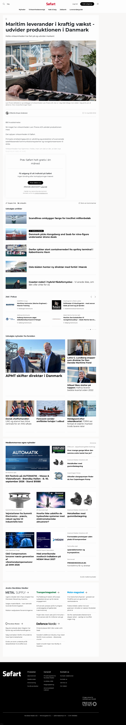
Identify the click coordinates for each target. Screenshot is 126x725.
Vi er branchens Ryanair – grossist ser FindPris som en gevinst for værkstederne (80, 599)
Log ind (44, 187)
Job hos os (63, 683)
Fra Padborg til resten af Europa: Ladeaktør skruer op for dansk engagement (48, 599)
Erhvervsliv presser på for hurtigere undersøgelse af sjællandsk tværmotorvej (49, 608)
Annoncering (31, 683)
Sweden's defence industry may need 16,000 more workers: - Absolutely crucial (50, 637)
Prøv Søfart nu (35, 183)
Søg (8, 4)
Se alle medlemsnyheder (88, 577)
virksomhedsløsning (41, 193)
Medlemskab (31, 679)
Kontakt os (63, 679)
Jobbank (63, 9)
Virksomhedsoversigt (37, 9)
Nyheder (22, 9)
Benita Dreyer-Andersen (19, 113)
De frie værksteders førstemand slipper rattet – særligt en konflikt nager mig (79, 617)
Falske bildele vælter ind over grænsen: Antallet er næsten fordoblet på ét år (81, 608)
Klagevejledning (49, 684)
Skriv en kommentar (88, 203)
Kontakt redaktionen (66, 676)
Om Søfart (63, 686)
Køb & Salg (52, 9)
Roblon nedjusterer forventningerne (19, 610)
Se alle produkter (32, 686)
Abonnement (31, 676)
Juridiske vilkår (48, 681)
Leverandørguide (76, 9)
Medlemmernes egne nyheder (20, 443)
